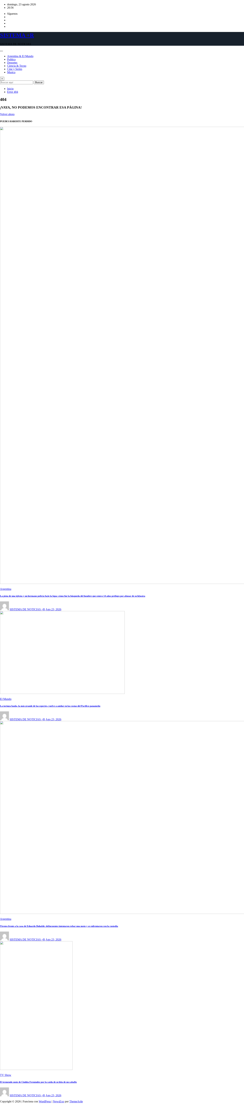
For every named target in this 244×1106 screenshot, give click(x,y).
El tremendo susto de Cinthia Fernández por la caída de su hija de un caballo (38, 1082)
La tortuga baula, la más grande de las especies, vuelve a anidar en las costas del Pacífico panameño (50, 706)
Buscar (39, 82)
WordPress (45, 1101)
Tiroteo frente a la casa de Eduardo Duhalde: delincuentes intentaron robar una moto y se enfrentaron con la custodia (59, 926)
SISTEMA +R (17, 35)
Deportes (12, 62)
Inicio (10, 88)
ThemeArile (76, 1101)
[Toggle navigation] (1, 51)
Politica (11, 59)
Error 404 (12, 91)
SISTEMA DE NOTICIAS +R (27, 609)
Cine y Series (14, 69)
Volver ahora (7, 114)
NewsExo (58, 1101)
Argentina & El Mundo (20, 56)
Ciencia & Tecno (16, 65)
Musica (11, 72)
